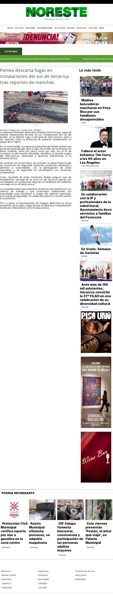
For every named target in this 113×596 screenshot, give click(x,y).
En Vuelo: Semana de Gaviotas (95, 251)
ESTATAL (19, 28)
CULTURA (92, 28)
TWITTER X (42, 583)
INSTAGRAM (43, 579)
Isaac (83, 122)
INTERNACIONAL (45, 28)
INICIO (10, 28)
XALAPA (71, 28)
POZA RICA (82, 28)
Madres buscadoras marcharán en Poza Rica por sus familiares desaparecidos (95, 109)
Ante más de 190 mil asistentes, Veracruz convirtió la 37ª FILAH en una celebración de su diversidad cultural (95, 294)
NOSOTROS (6, 579)
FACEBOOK (43, 575)
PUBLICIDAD (6, 587)
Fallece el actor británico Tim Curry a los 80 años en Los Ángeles (95, 156)
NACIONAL (30, 28)
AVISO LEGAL (81, 575)
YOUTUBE (42, 587)
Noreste (85, 220)
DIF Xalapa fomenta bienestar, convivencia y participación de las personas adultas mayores (70, 537)
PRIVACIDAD (80, 579)
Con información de (90, 165)
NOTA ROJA (60, 28)
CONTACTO (6, 583)
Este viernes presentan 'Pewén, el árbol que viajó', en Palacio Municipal (98, 533)
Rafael (84, 256)
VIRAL (101, 28)
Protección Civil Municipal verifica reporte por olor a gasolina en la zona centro (14, 533)
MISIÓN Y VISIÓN (8, 575)
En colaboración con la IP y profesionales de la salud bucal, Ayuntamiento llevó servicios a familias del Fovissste (96, 205)
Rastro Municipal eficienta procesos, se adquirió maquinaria (39, 533)
